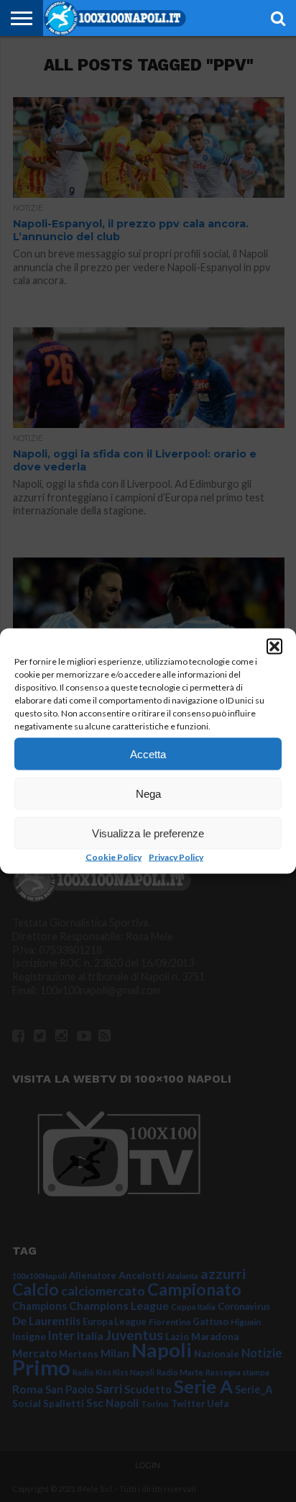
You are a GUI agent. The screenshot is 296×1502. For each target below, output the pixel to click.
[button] (274, 647)
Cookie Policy (113, 857)
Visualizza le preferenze (148, 833)
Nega (148, 793)
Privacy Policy (176, 857)
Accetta (148, 753)
